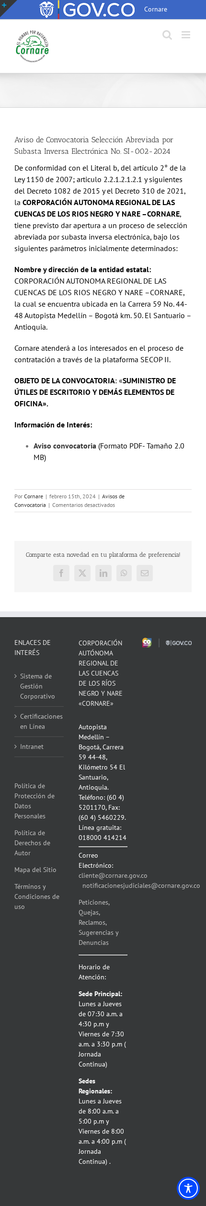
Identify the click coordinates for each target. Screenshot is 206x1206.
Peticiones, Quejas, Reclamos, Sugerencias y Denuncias (98, 922)
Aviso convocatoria (65, 445)
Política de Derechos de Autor (32, 842)
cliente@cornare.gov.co (113, 875)
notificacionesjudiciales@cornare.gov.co (141, 885)
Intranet (32, 746)
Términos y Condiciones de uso (36, 896)
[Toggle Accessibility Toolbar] (188, 1188)
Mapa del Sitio (35, 869)
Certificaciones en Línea (39, 721)
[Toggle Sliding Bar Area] (8, 8)
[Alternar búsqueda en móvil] (167, 35)
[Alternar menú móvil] (187, 35)
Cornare (33, 496)
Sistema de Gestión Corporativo (37, 686)
